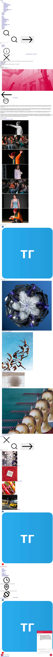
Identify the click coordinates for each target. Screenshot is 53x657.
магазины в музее (6, 10)
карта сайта (7, 656)
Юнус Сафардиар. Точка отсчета (6, 331)
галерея (3, 28)
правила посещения (3, 656)
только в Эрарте (6, 6)
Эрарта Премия (6, 5)
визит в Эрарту (6, 8)
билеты (3, 45)
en (0, 43)
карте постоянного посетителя (8, 119)
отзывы (3, 573)
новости (3, 569)
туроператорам (4, 574)
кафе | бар (3, 13)
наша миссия (5, 3)
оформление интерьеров (5, 575)
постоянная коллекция (7, 4)
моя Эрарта (3, 46)
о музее (5, 2)
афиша (3, 12)
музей (3, 16)
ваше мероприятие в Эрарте (8, 9)
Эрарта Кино (5, 7)
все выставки (2, 436)
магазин (3, 14)
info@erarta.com (2, 63)
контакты (5, 11)
